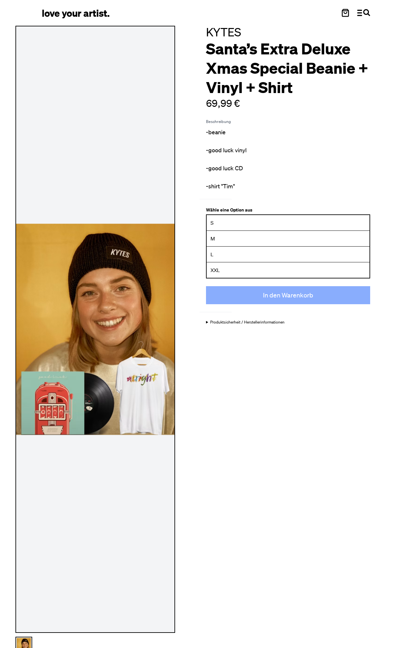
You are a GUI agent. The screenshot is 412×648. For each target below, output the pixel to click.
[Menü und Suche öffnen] (363, 13)
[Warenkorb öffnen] (345, 13)
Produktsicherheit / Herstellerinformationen (247, 322)
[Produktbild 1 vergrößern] (95, 329)
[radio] (288, 222)
